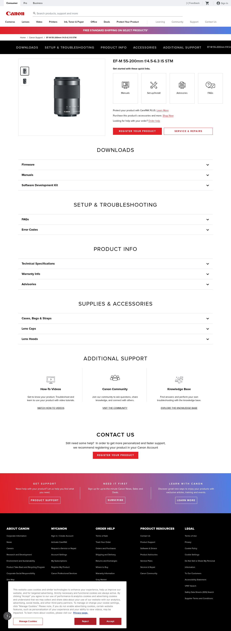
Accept (110, 621)
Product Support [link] (45, 500)
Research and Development (19, 554)
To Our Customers (193, 573)
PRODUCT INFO (114, 47)
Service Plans (146, 561)
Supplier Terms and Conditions (199, 598)
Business (38, 3)
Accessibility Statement (195, 579)
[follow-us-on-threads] (186, 620)
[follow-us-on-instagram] (152, 620)
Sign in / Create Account (62, 536)
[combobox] (108, 14)
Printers (53, 22)
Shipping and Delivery (106, 554)
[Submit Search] (34, 13)
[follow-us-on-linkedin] (203, 620)
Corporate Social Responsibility (21, 573)
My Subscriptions (59, 561)
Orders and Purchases (106, 548)
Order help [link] (154, 120)
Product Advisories (149, 554)
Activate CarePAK (59, 542)
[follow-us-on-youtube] (178, 620)
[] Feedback (193, 3)
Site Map (11, 579)
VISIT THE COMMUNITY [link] (114, 408)
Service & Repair (147, 567)
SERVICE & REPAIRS (188, 131)
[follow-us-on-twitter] (195, 620)
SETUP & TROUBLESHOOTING (69, 47)
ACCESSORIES (145, 47)
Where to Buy (102, 567)
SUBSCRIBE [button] (115, 500)
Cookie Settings (192, 554)
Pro (25, 3)
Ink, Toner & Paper (74, 22)
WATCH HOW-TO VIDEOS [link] (50, 408)
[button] (25, 81)
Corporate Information (17, 536)
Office (94, 22)
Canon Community (148, 573)
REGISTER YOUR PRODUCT (137, 131)
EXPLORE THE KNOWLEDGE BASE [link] (179, 408)
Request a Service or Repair (63, 548)
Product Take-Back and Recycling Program (26, 567)
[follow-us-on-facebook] (161, 620)
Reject (85, 621)
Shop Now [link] (168, 115)
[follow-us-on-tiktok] (169, 620)
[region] (67, 604)
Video (39, 22)
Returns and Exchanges (106, 561)
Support (194, 21)
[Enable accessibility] (7, 616)
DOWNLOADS (27, 47)
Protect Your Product (128, 22)
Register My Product (60, 567)
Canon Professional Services (64, 573)
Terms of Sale (102, 536)
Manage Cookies (28, 621)
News (9, 542)
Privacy (188, 542)
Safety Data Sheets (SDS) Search (199, 592)
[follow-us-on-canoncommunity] (220, 620)
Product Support (147, 542)
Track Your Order (103, 542)
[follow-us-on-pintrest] (212, 620)
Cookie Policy (191, 548)
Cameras (10, 22)
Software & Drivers (148, 548)
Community (177, 21)
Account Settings (59, 554)
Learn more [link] (186, 500)
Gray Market (101, 579)
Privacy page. (80, 612)
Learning (160, 21)
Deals (107, 22)
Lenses (25, 22)
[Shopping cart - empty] (207, 3)
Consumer (12, 3)
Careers (10, 548)
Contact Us (211, 21)
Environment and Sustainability (21, 561)
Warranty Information (105, 573)
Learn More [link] (163, 110)
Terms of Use (191, 536)
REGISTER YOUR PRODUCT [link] (115, 455)
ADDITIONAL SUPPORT (182, 47)
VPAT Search (190, 586)
